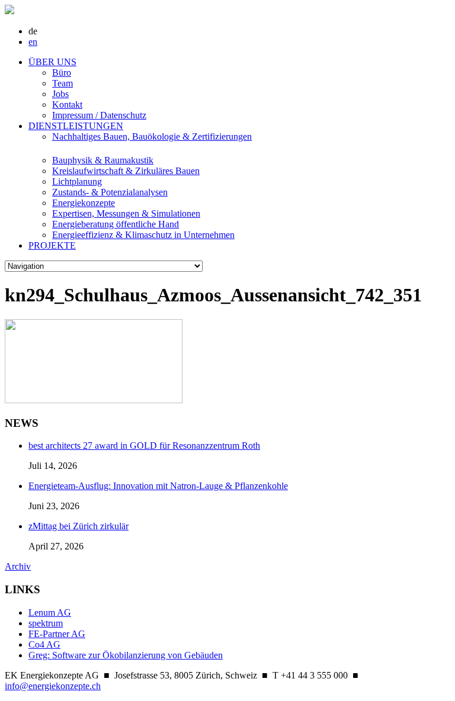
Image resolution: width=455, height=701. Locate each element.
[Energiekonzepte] (9, 11)
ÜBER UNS (52, 62)
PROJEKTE (52, 245)
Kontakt (67, 104)
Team (62, 83)
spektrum (45, 623)
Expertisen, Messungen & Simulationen (126, 213)
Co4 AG (44, 644)
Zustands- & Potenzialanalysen (110, 192)
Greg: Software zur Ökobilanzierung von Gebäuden (125, 655)
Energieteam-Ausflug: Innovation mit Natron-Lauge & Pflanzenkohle (158, 486)
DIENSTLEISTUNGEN (75, 126)
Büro (61, 72)
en (32, 42)
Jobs (60, 94)
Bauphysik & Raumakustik (102, 160)
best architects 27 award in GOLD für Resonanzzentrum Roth (144, 445)
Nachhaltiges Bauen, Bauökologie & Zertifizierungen (152, 136)
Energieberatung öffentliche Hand (115, 224)
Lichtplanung (77, 181)
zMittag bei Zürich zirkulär (78, 526)
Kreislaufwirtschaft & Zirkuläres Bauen (126, 171)
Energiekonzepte (83, 203)
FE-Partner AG (56, 634)
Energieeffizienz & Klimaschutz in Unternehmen (143, 235)
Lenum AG (49, 612)
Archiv (18, 566)
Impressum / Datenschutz (99, 115)
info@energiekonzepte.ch (53, 686)
